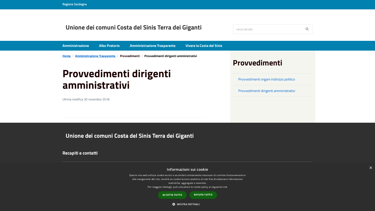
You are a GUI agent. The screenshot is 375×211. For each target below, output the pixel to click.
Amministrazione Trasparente (152, 45)
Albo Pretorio (109, 45)
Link (225, 187)
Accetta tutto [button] (172, 195)
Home (66, 56)
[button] (187, 204)
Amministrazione (75, 45)
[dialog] (187, 187)
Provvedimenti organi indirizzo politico (266, 79)
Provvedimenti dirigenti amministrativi (266, 90)
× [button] (370, 167)
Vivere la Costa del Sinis (204, 45)
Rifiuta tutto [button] (203, 194)
